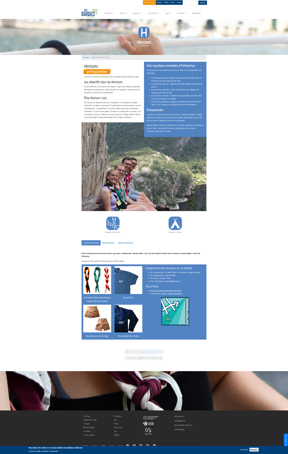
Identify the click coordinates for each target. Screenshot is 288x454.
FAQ (115, 420)
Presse (173, 2)
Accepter (244, 449)
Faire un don (118, 427)
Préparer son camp (175, 232)
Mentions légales (88, 427)
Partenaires (118, 416)
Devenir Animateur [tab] (125, 242)
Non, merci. (254, 450)
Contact (179, 2)
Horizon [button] (152, 352)
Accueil (86, 57)
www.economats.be (175, 293)
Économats (87, 431)
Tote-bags (86, 416)
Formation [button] (180, 13)
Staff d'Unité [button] (152, 13)
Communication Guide (90, 420)
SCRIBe (166, 2)
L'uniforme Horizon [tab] (91, 242)
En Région (86, 424)
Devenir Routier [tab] (108, 242)
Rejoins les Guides (149, 2)
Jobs (115, 431)
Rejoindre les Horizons (112, 232)
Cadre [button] (167, 13)
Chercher (203, 3)
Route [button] (160, 352)
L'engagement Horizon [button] (143, 358)
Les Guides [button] (108, 13)
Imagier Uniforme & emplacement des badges (165, 290)
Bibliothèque (196, 13)
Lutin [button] (135, 352)
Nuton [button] (128, 352)
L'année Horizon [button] (130, 358)
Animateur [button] (136, 13)
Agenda (159, 2)
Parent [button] (122, 13)
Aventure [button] (143, 352)
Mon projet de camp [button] (156, 358)
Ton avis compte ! (89, 435)
